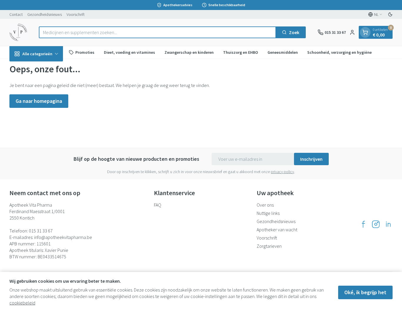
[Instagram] (375, 224)
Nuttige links (268, 213)
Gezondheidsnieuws (44, 14)
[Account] (352, 32)
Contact (16, 14)
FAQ (157, 205)
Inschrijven (311, 159)
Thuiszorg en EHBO (240, 52)
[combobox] (157, 32)
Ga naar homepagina (39, 101)
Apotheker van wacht (277, 229)
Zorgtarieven (269, 246)
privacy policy (282, 171)
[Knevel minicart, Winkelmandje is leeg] (365, 32)
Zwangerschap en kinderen (189, 52)
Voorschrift (76, 14)
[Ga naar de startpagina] (18, 32)
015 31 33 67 (41, 231)
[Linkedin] (388, 224)
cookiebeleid (22, 303)
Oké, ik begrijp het (365, 292)
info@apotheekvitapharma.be (63, 237)
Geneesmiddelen (283, 52)
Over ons (265, 205)
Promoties (84, 52)
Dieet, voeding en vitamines (129, 52)
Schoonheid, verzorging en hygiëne (339, 52)
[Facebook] (363, 224)
